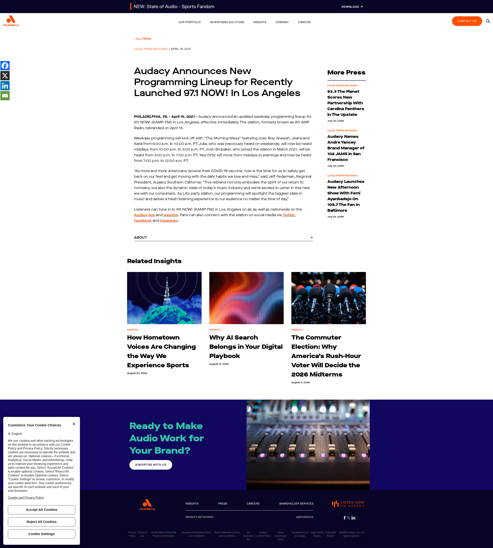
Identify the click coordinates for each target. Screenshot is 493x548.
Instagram (169, 220)
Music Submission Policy (281, 536)
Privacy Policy (132, 534)
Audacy (141, 215)
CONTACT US (467, 21)
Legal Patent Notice (317, 534)
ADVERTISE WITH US (150, 465)
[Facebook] (5, 65)
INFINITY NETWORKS (200, 517)
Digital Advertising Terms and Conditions (227, 534)
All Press (143, 39)
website (170, 215)
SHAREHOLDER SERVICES (296, 503)
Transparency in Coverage (299, 534)
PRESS (222, 503)
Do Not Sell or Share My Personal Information (163, 534)
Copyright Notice (330, 534)
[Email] (5, 95)
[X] (5, 75)
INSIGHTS (192, 503)
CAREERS (253, 503)
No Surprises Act (248, 536)
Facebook (143, 220)
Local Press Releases (151, 49)
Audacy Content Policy (263, 534)
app (151, 215)
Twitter (289, 215)
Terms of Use (142, 534)
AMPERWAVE (305, 517)
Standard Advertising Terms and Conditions (196, 534)
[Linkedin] (5, 85)
